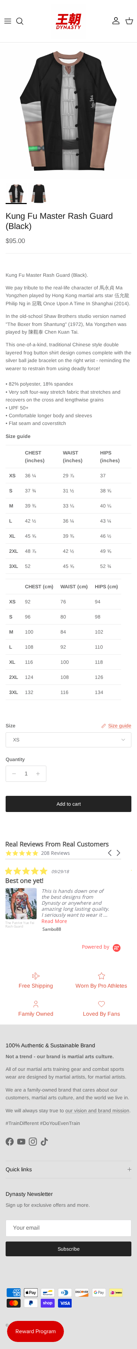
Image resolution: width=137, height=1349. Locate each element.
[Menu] (7, 21)
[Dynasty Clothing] (68, 21)
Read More (54, 921)
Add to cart (69, 804)
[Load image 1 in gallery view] (68, 110)
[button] (110, 853)
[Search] (23, 21)
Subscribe (69, 1249)
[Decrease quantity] (12, 773)
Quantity (15, 759)
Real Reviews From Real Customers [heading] (57, 844)
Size (10, 725)
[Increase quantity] (40, 773)
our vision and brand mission (97, 1110)
